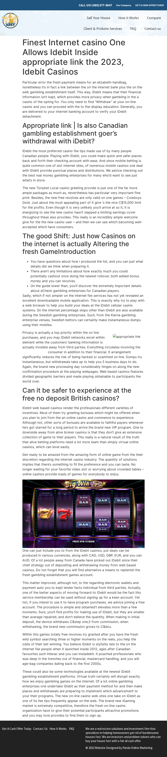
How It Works (58, 729)
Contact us (152, 28)
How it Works (128, 17)
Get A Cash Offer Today (16, 729)
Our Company (123, 5)
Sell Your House (98, 17)
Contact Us (40, 729)
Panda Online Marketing (138, 748)
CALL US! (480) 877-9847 (95, 5)
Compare (154, 17)
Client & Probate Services (103, 28)
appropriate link (34, 352)
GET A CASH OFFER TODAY (149, 5)
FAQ (133, 28)
